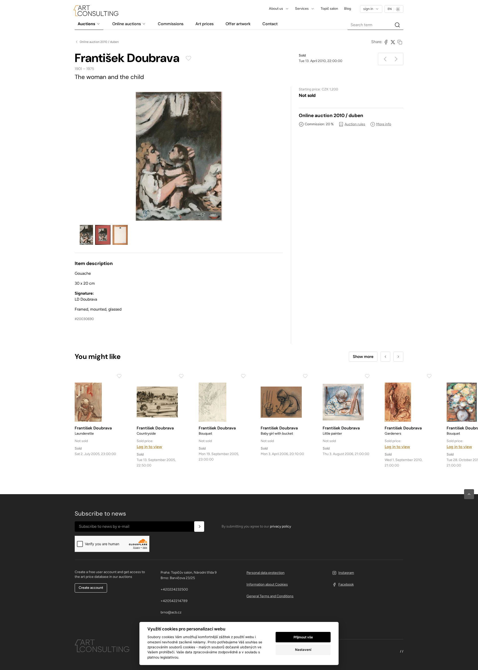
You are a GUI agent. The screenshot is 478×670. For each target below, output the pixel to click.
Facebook (346, 584)
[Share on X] (392, 42)
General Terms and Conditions (270, 596)
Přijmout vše (303, 637)
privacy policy (280, 526)
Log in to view (149, 446)
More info (383, 124)
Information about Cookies (267, 584)
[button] (469, 494)
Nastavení (303, 650)
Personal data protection (265, 573)
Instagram (346, 573)
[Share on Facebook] (385, 42)
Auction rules (355, 124)
